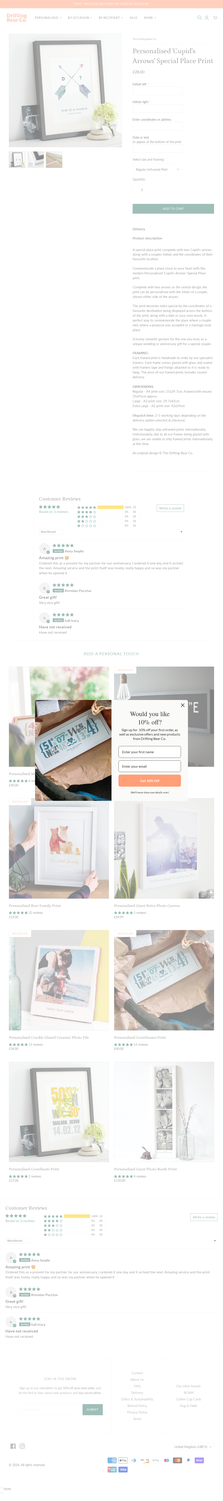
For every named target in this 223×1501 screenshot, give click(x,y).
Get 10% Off (149, 781)
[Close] (182, 705)
